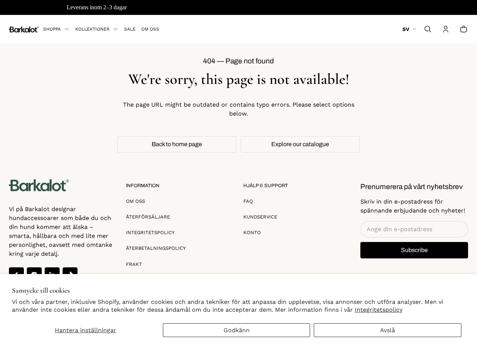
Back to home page (177, 144)
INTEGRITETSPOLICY (150, 232)
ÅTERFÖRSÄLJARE (148, 217)
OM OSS (135, 201)
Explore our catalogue (300, 144)
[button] (428, 29)
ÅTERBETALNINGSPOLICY (156, 248)
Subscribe (414, 250)
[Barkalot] (24, 29)
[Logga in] (445, 29)
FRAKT (134, 264)
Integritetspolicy (378, 309)
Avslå (387, 330)
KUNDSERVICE (260, 217)
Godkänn (237, 330)
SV (405, 29)
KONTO (252, 232)
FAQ (248, 201)
